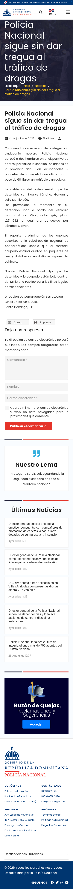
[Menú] (68, 12)
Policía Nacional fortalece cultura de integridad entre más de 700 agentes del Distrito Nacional (35, 645)
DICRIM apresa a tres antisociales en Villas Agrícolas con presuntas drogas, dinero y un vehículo (33, 586)
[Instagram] (61, 882)
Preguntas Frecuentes (53, 825)
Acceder (36, 724)
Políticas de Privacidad (54, 820)
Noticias (48, 138)
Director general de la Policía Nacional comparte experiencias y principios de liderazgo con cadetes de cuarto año (34, 559)
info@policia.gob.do (53, 801)
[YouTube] (67, 882)
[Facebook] (52, 882)
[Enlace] (22, 12)
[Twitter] (57, 882)
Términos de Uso (50, 814)
